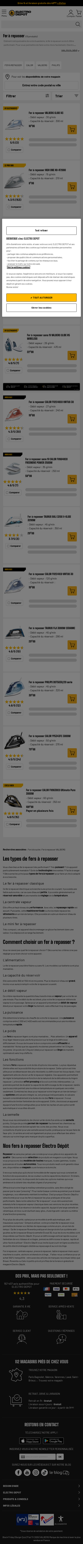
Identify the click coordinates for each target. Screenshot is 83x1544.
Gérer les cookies (41, 307)
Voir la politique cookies (18, 267)
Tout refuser (41, 230)
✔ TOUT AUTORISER (41, 297)
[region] (41, 268)
